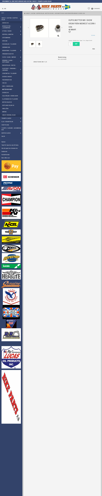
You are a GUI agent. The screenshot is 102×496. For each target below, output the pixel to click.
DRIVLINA (4, 41)
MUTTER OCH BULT (7, 89)
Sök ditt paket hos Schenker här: (9, 148)
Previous (28, 27)
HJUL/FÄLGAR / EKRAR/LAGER (10, 96)
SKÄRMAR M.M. (6, 47)
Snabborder (4, 151)
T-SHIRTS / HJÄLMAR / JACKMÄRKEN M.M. (11, 128)
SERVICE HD (5, 23)
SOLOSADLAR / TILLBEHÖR (9, 44)
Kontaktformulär (5, 154)
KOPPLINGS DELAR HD (8, 105)
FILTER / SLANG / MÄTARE (9, 57)
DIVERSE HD (5, 92)
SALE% (3, 136)
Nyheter (3, 142)
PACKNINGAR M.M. (7, 80)
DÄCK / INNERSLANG (7, 86)
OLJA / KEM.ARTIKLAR (7, 121)
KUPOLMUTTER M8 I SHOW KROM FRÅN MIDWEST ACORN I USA (70, 13)
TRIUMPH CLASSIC (6, 118)
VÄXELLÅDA (5, 108)
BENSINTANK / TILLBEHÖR (9, 50)
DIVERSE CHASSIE (7, 76)
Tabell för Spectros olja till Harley (9, 145)
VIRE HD (4, 83)
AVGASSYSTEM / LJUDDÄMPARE (6, 27)
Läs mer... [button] (93, 35)
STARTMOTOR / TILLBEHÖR (9, 73)
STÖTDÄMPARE (6, 37)
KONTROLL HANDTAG (7, 34)
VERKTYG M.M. (5, 125)
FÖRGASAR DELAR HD (8, 54)
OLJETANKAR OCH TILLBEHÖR (10, 99)
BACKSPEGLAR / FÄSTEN (8, 65)
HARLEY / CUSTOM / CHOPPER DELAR (9, 18)
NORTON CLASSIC (6, 133)
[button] (89, 8)
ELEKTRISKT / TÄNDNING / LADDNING (9, 69)
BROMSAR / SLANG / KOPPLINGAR (7, 61)
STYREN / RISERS (6, 31)
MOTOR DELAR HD (7, 102)
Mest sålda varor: (5, 158)
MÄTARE (4, 112)
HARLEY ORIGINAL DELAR (9, 115)
